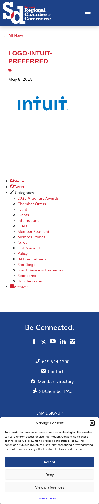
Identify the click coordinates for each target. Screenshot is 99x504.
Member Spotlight (33, 231)
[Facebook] (34, 342)
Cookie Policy (47, 498)
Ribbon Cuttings (31, 259)
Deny (49, 474)
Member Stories (31, 236)
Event (22, 209)
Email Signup (49, 413)
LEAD (22, 225)
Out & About (28, 248)
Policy (22, 253)
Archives (21, 286)
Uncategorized (30, 281)
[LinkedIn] (63, 342)
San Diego (26, 264)
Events (23, 214)
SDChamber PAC (55, 391)
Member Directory (56, 381)
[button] (92, 423)
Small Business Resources (40, 270)
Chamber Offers (31, 203)
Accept (49, 461)
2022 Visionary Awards (38, 198)
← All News (14, 35)
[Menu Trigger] (88, 13)
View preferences (49, 487)
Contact (56, 371)
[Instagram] (72, 342)
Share (17, 181)
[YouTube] (53, 342)
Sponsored (26, 275)
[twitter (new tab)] (44, 342)
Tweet (17, 186)
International (29, 220)
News (22, 242)
